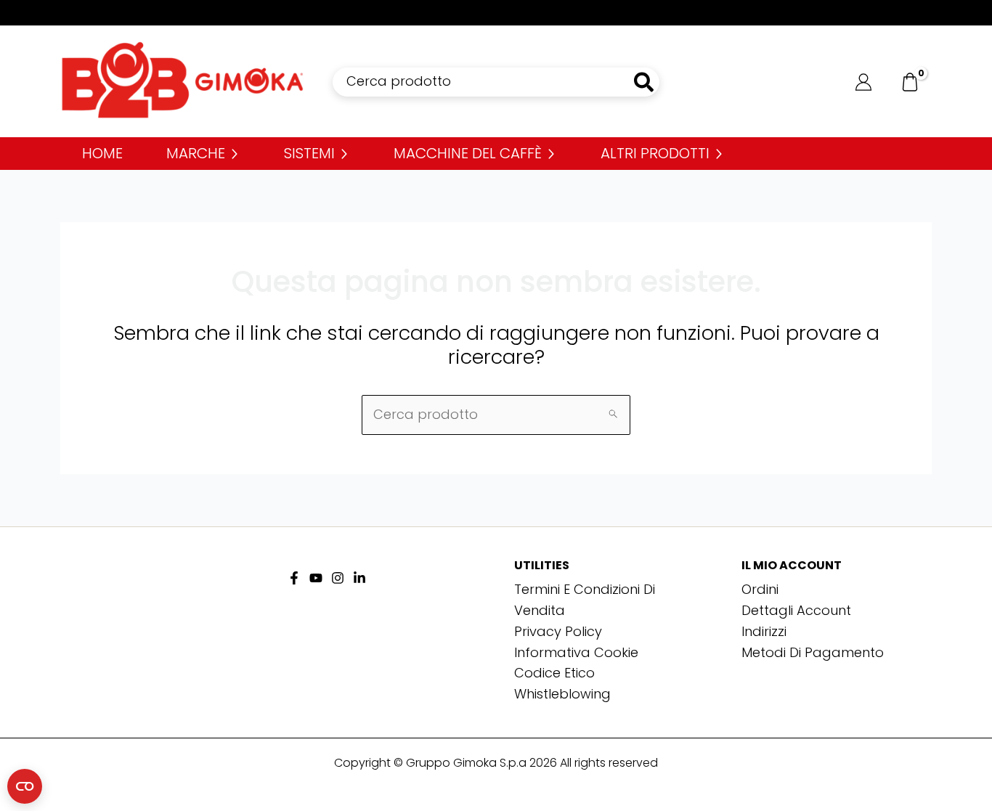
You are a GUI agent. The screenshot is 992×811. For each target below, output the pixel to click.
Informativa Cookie (576, 652)
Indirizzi (763, 631)
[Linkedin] (359, 577)
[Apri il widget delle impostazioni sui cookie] (24, 786)
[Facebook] (294, 577)
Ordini (759, 589)
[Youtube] (315, 577)
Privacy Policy (558, 631)
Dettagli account (796, 610)
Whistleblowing (562, 694)
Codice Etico (554, 673)
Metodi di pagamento (812, 652)
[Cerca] (644, 82)
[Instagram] (337, 577)
